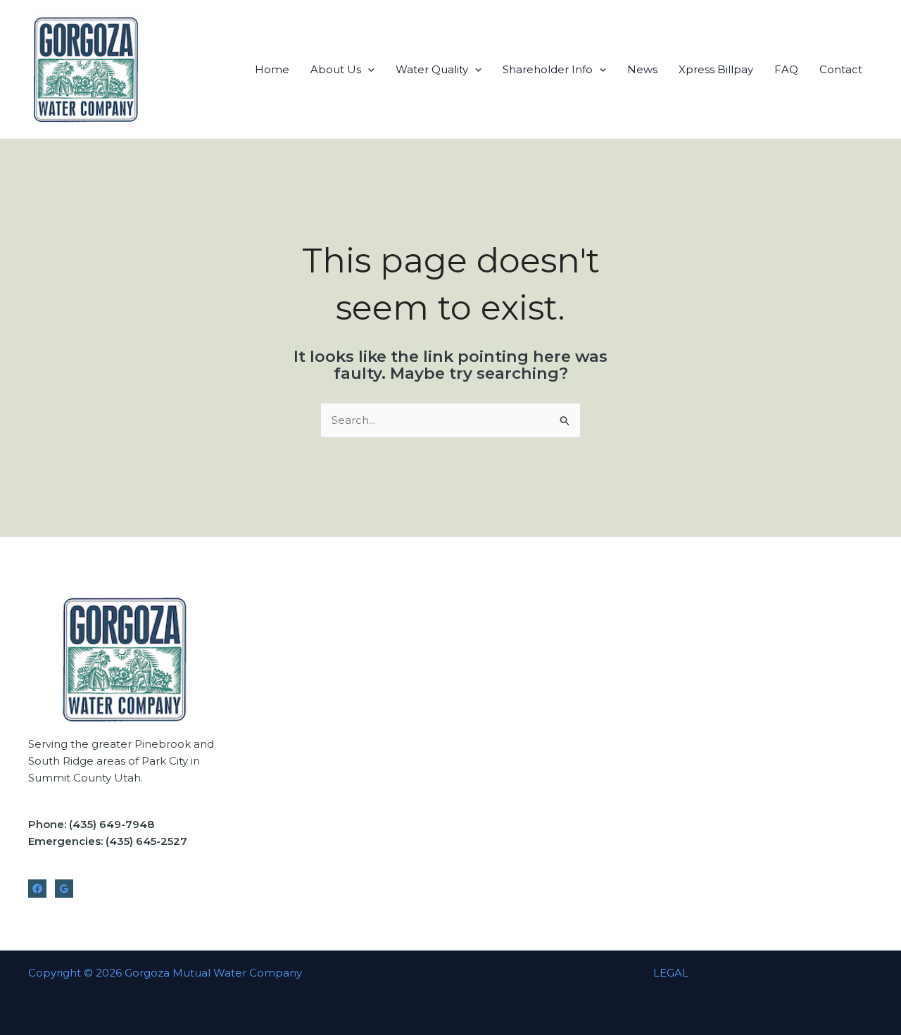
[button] (367, 69)
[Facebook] (37, 888)
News (642, 69)
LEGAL (670, 972)
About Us (335, 69)
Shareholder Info (548, 69)
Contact (840, 69)
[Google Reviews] (64, 888)
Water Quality (432, 69)
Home (272, 69)
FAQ (786, 69)
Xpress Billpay (716, 69)
